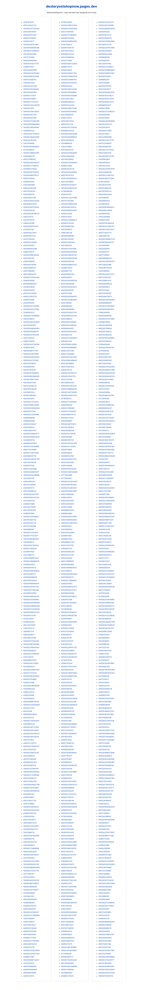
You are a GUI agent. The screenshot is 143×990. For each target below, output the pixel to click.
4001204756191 (29, 507)
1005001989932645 (69, 520)
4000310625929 (105, 194)
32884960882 (66, 306)
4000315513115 (67, 124)
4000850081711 (67, 957)
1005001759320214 (106, 785)
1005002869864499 (31, 867)
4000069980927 (105, 303)
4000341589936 (105, 504)
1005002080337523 (31, 612)
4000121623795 (67, 545)
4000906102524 (67, 54)
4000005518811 (104, 76)
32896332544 (66, 663)
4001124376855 (104, 912)
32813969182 (103, 896)
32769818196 (103, 596)
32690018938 (104, 383)
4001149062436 (104, 718)
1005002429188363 (106, 552)
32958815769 (104, 695)
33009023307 (66, 883)
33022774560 (66, 60)
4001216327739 (29, 800)
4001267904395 (29, 54)
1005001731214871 (30, 532)
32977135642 (103, 255)
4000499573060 (105, 631)
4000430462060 (30, 70)
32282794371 (28, 619)
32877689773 (28, 555)
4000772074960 (29, 450)
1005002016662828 (69, 204)
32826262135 (104, 749)
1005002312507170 (31, 871)
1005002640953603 (69, 574)
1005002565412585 (31, 201)
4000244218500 (67, 695)
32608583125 (28, 131)
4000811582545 (29, 813)
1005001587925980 (31, 836)
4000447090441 (105, 341)
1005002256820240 (69, 76)
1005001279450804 (106, 306)
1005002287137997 (31, 727)
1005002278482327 (31, 746)
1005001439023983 (69, 842)
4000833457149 (29, 115)
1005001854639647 (31, 147)
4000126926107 (29, 909)
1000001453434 (67, 832)
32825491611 (66, 909)
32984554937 (29, 347)
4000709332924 (30, 580)
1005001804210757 (68, 590)
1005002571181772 (106, 453)
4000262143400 (67, 628)
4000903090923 (67, 102)
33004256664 (104, 392)
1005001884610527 (31, 558)
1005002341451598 (69, 867)
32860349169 (104, 312)
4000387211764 (29, 615)
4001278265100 (104, 536)
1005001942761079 (106, 440)
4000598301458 (30, 204)
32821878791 (28, 22)
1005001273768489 (31, 775)
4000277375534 (30, 673)
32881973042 (66, 740)
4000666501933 (67, 510)
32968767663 (29, 513)
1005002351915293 (31, 335)
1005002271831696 (31, 414)
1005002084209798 (106, 373)
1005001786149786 (31, 127)
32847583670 (104, 462)
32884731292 (104, 839)
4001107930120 (67, 890)
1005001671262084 (31, 590)
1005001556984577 (31, 434)
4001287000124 (104, 191)
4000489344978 (105, 475)
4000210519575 (104, 481)
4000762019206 (29, 389)
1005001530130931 (31, 855)
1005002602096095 (69, 966)
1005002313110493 (106, 472)
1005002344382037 (69, 657)
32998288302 (29, 903)
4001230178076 (104, 612)
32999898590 (104, 57)
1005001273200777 (106, 960)
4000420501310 (104, 797)
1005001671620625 (69, 603)
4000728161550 (104, 153)
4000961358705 (105, 507)
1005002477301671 (68, 727)
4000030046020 (105, 284)
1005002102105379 (69, 373)
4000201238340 (30, 928)
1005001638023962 (69, 491)
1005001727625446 (31, 277)
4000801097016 (67, 440)
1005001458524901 (69, 686)
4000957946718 (67, 48)
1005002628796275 (31, 214)
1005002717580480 (106, 740)
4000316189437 (104, 800)
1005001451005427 (31, 912)
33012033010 (28, 963)
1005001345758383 (69, 392)
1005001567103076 (31, 172)
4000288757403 (30, 35)
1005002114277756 (106, 140)
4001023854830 (105, 963)
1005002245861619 (69, 80)
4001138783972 (29, 510)
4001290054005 (105, 510)
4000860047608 (105, 54)
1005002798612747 (106, 934)
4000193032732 (29, 523)
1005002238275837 (106, 832)
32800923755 (66, 548)
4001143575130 (104, 947)
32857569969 (104, 874)
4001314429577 (29, 820)
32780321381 (28, 229)
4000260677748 (105, 523)
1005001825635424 (106, 673)
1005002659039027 (69, 210)
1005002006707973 (69, 587)
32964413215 (103, 918)
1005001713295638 (69, 402)
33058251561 (66, 721)
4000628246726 (67, 169)
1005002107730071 (31, 890)
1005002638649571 (106, 207)
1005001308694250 (69, 389)
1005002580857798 (106, 622)
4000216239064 (105, 584)
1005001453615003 (106, 698)
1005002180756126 (31, 737)
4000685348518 (105, 877)
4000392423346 (30, 86)
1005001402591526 (31, 880)
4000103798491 (29, 38)
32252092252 (29, 501)
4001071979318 (29, 370)
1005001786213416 (31, 379)
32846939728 (29, 440)
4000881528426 (67, 38)
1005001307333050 (69, 127)
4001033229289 (30, 293)
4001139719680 (67, 182)
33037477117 (103, 558)
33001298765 (66, 606)
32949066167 (28, 529)
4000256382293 (67, 552)
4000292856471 (105, 555)
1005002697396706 (106, 587)
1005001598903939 (31, 437)
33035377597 (28, 708)
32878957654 (29, 392)
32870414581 (103, 682)
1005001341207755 (31, 587)
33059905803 (104, 159)
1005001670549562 (69, 893)
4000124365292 (105, 335)
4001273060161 (29, 159)
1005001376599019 (31, 373)
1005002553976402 (69, 29)
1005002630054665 (69, 134)
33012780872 (66, 571)
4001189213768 (29, 638)
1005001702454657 (31, 826)
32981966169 (103, 644)
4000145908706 (105, 172)
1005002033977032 (31, 954)
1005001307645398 (106, 670)
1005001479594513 (69, 612)
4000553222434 (67, 105)
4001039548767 (29, 32)
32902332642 (66, 558)
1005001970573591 (106, 99)
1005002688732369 (106, 370)
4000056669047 (30, 284)
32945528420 (29, 210)
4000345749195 (29, 265)
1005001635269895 (69, 172)
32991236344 (104, 485)
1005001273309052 (31, 654)
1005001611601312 (105, 976)
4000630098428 (30, 577)
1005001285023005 (31, 137)
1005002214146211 (106, 67)
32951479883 (28, 804)
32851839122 (103, 727)
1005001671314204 (106, 880)
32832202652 (104, 893)
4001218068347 (67, 115)
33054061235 (66, 335)
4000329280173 (29, 778)
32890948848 (29, 418)
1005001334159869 (31, 446)
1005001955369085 (106, 338)
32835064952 (104, 931)
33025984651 (104, 271)
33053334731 (28, 628)
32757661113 (103, 430)
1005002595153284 (69, 89)
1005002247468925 (106, 577)
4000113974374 (67, 852)
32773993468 (66, 475)
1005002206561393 (31, 670)
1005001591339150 (68, 469)
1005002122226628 (106, 615)
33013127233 (103, 647)
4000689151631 (104, 105)
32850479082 (104, 108)
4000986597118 (29, 456)
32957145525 (28, 338)
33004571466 (28, 682)
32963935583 (66, 86)
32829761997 (66, 759)
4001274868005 (67, 561)
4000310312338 (67, 555)
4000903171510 (29, 411)
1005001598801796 (69, 676)
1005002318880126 (106, 405)
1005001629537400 (69, 517)
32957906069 (29, 271)
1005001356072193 (31, 753)
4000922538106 (30, 242)
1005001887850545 (69, 903)
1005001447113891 (30, 663)
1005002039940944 (31, 408)
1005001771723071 (30, 536)
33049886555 (66, 143)
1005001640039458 (69, 807)
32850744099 (66, 465)
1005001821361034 (31, 545)
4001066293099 (67, 593)
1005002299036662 (106, 957)
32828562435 (29, 689)
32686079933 (66, 268)
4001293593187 (29, 325)
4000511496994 (67, 969)
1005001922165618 (106, 842)
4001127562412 (67, 730)
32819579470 (103, 204)
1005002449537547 (69, 395)
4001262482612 (67, 427)
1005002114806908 (31, 848)
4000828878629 (30, 714)
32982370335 (66, 826)
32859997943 (104, 201)
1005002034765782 (31, 73)
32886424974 (66, 858)
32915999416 (103, 676)
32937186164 (66, 303)
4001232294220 (30, 386)
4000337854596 (67, 532)
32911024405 (103, 593)
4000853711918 (29, 938)
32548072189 (104, 494)
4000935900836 (105, 887)
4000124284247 (67, 836)
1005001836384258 (106, 807)
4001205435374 (104, 769)
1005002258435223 (69, 785)
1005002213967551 (106, 175)
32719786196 (66, 954)
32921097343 (66, 644)
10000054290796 (68, 714)
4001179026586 (67, 922)
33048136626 (66, 453)
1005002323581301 (106, 226)
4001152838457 (104, 437)
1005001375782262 (31, 641)
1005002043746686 (31, 475)
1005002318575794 (106, 730)
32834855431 (28, 794)
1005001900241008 (69, 344)
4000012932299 (105, 772)
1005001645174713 (30, 226)
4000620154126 (67, 223)
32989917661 (66, 536)
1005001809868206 (31, 48)
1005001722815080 (69, 887)
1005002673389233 (106, 625)
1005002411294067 (106, 861)
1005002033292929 (106, 864)
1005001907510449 (31, 207)
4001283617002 (29, 383)
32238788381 (66, 609)
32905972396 (66, 599)
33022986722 (29, 832)
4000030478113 (29, 568)
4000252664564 (67, 156)
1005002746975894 (69, 673)
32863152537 (28, 692)
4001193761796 (104, 64)
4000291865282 (105, 360)
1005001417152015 (68, 446)
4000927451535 (104, 414)
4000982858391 (67, 749)
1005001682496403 (69, 360)
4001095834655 (30, 593)
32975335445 (29, 239)
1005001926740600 (69, 111)
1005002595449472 (106, 421)
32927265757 (104, 469)
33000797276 (28, 947)
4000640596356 (67, 877)
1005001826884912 (106, 309)
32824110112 (28, 217)
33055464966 (104, 217)
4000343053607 (30, 852)
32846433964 (29, 504)
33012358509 (104, 852)
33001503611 (103, 548)
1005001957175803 (106, 906)
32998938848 (104, 705)
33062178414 (66, 118)
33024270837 (104, 134)
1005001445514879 (69, 781)
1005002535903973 (69, 338)
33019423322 (28, 896)
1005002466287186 (69, 615)
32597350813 (66, 44)
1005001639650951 (106, 966)
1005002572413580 (31, 861)
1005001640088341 (69, 753)
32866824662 (66, 513)
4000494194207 (67, 791)
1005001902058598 (69, 96)
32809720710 (66, 679)
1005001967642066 (31, 644)
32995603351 (66, 778)
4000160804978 (105, 708)
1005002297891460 (106, 762)
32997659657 (66, 619)
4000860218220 (67, 131)
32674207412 (28, 718)
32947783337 (66, 756)
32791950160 (103, 351)
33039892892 (66, 973)
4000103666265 (30, 966)
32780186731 (66, 398)
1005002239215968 (106, 883)
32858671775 (28, 631)
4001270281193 (104, 724)
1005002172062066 (31, 121)
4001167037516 (104, 185)
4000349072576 (30, 823)
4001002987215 (29, 765)
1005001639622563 (69, 188)
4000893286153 (105, 657)
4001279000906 (105, 137)
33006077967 (28, 957)
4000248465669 (67, 309)
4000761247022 (67, 175)
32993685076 (29, 156)
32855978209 (29, 290)
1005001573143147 (31, 102)
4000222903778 (30, 296)
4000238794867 (105, 867)
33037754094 (29, 57)
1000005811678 (67, 708)
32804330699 (104, 848)
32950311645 (66, 217)
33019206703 (104, 60)
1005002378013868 (69, 772)
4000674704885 (30, 679)
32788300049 (66, 191)
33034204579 (104, 127)
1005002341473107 (68, 855)
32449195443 (28, 303)
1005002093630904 (106, 434)
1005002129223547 (106, 229)
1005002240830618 (106, 501)
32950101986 (28, 695)
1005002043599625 (69, 163)
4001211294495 (67, 32)
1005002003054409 (69, 698)
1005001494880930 (31, 561)
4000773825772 (105, 233)
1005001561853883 (106, 663)
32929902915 (104, 829)
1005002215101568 (68, 249)
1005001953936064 (69, 912)
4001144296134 (29, 491)
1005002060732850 (69, 64)
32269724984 (66, 507)
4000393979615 (105, 938)
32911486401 (103, 198)
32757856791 (28, 874)
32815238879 (28, 319)
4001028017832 (67, 121)
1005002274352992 (106, 367)
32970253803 (29, 877)
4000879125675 (104, 542)
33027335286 (66, 379)
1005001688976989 (69, 845)
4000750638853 (67, 896)
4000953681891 (29, 395)
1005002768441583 (31, 647)
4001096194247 (67, 670)
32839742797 (66, 638)
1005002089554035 (106, 29)
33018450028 (104, 32)
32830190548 (66, 689)
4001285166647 (104, 816)
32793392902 (29, 858)
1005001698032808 (106, 753)
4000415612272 (104, 35)
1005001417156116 (68, 434)
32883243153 (104, 686)
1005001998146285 (31, 255)
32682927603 (66, 584)
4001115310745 (29, 191)
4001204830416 (29, 274)
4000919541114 (29, 236)
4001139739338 (29, 462)
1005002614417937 (31, 494)
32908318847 (28, 797)
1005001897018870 (31, 883)
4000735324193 (105, 781)
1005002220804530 (69, 523)
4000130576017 (104, 89)
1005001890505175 (106, 242)
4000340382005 (67, 430)
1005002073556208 (31, 609)
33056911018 (66, 526)
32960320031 (66, 497)
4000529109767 (67, 290)
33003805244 (29, 724)
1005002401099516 (69, 296)
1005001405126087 (31, 730)
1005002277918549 (31, 941)
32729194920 (104, 245)
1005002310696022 (69, 220)
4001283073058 (105, 539)
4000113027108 (104, 944)
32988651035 (66, 810)
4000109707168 (29, 198)
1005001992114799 (106, 156)
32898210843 (66, 70)
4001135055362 (104, 363)
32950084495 (104, 115)
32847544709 (66, 769)
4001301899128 (104, 619)
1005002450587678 (106, 169)
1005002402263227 (31, 163)
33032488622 (66, 319)
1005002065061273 (106, 606)
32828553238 (104, 529)
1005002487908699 (106, 121)
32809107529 (28, 465)
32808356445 (66, 405)
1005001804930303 (106, 513)
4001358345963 (30, 92)
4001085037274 (104, 44)
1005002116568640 (69, 733)
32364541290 (104, 532)
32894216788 (28, 223)
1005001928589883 (69, 724)
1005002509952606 (31, 606)
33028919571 (103, 823)
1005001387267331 (106, 628)
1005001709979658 (69, 622)
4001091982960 (67, 564)
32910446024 (28, 698)
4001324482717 (29, 574)
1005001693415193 (106, 395)
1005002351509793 (69, 83)
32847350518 (66, 775)
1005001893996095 (31, 376)
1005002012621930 (69, 357)
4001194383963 (67, 963)
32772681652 (66, 478)
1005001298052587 (106, 73)
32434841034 (28, 666)
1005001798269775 (69, 654)
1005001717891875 (106, 478)
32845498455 (29, 261)
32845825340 (29, 83)
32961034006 (28, 280)
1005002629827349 (31, 785)
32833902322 (104, 666)
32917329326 (66, 906)
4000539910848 (30, 60)
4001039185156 (104, 746)
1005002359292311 (31, 807)
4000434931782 (105, 651)
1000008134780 (67, 456)
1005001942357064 (31, 309)
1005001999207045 (106, 517)
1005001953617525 (69, 459)
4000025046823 (105, 756)
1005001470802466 (106, 450)
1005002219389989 (31, 316)
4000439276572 (105, 296)
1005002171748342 (31, 166)
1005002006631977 (31, 472)
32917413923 (28, 740)
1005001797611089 (31, 788)
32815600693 (104, 287)
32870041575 (28, 488)
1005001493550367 (69, 331)
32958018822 (66, 934)
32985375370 (66, 944)
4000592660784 (67, 274)
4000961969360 (67, 236)
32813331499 (103, 290)
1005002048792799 (31, 459)
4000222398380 (67, 408)
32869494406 (29, 421)
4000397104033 (105, 331)
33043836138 (104, 163)
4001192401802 (104, 580)
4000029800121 (29, 268)
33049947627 (29, 552)
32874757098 (66, 293)
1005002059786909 (31, 603)
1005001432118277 (106, 96)
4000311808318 (104, 188)
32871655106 (28, 258)
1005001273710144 (31, 402)
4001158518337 (29, 925)
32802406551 (28, 427)
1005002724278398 (69, 198)
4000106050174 (67, 577)
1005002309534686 (69, 472)
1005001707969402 (69, 35)
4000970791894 (29, 931)
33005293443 (66, 682)
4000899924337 (105, 408)
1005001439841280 (106, 603)
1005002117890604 (69, 580)
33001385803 (28, 918)
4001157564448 (29, 759)
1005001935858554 (106, 465)
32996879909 (104, 322)
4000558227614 (29, 233)
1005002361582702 (106, 347)
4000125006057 (67, 823)
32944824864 (104, 899)
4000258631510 (29, 430)
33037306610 (104, 813)
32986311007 (28, 67)
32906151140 (103, 654)
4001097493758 (29, 520)
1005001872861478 (68, 386)
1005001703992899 (106, 41)
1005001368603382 (31, 153)
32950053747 (104, 354)
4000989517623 (29, 660)
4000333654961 (105, 702)
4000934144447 (29, 424)
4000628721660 (105, 131)
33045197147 (66, 194)
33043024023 (104, 402)
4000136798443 (67, 140)
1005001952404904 (31, 772)
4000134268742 (29, 80)
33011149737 (28, 657)
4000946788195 (29, 973)
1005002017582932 (69, 813)
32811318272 (103, 679)
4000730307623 (67, 367)
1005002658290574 (106, 376)
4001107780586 (29, 526)
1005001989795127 (31, 175)
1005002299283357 (69, 255)
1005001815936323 (69, 804)
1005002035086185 (69, 765)
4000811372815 (29, 96)
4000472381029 (29, 548)
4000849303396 (30, 249)
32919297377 (103, 252)
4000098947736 (67, 542)
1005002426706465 (106, 300)
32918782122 (103, 804)
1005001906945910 (31, 584)
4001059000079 (105, 38)
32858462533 (66, 861)
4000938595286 (105, 443)
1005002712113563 (106, 150)
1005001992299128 (106, 609)
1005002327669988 (31, 915)
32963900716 (28, 839)
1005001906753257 (31, 960)
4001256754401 (67, 51)
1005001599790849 (31, 571)
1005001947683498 (106, 820)
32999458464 (104, 344)
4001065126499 (104, 427)
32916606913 (66, 762)
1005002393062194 (69, 280)
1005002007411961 (31, 44)
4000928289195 (105, 316)
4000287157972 (104, 826)
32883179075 (28, 252)
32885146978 (66, 871)
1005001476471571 (68, 376)
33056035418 (28, 622)
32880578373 (66, 67)
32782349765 (104, 182)
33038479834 (29, 287)
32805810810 (66, 277)
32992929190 (28, 816)
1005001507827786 (106, 950)
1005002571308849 (106, 903)
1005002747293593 (31, 29)
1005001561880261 (106, 765)
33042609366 (29, 185)
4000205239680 (67, 651)
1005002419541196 (68, 702)
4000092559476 (105, 794)
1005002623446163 (106, 488)
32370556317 (103, 660)
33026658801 (104, 638)
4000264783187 (104, 86)
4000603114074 (67, 976)
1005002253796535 (106, 111)
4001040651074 (104, 280)
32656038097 (66, 421)
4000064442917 (67, 328)
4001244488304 (67, 57)
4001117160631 (104, 590)
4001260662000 (67, 226)
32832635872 (29, 398)
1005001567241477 (106, 788)
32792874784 (66, 660)
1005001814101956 (106, 714)
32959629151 (66, 625)
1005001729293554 (31, 721)
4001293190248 (67, 800)
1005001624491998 (106, 759)
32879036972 (66, 229)
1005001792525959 (106, 969)
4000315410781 (67, 641)
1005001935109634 (106, 497)
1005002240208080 (31, 705)
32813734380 (104, 743)
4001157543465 (67, 201)
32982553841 (104, 635)
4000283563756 (30, 842)
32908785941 (28, 182)
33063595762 (104, 236)
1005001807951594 (69, 485)
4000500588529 (105, 689)
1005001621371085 (31, 360)
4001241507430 (29, 749)
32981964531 (66, 635)
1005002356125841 (31, 111)
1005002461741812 (68, 424)
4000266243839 (105, 210)
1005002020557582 (106, 973)
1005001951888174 (31, 331)
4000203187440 (29, 188)
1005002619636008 (31, 686)
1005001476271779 (31, 64)
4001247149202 (67, 928)
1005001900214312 (106, 102)
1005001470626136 (106, 545)
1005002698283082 (106, 733)
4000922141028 (67, 918)
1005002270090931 (31, 51)
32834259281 (104, 118)
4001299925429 (67, 383)
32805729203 (29, 341)
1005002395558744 (31, 791)
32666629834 (66, 539)
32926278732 (66, 370)
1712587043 (103, 459)
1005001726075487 (31, 453)
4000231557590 (67, 351)
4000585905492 (67, 261)
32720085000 (66, 718)
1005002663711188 (106, 836)
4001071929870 (104, 858)
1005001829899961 (69, 347)
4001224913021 (104, 277)
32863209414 (104, 692)
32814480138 (66, 245)
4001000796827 (29, 99)
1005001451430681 (106, 25)
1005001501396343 (69, 325)
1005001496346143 (31, 596)
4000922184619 (104, 925)
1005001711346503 (68, 411)
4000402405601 (105, 51)
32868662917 (104, 80)
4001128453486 (104, 265)
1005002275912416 (69, 880)
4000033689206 (30, 887)
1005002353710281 (106, 418)
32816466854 (66, 899)
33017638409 (28, 143)
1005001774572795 (68, 666)
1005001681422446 (31, 76)
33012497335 (28, 478)
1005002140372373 (106, 274)
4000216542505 (67, 462)
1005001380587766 (106, 778)
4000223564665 (67, 354)
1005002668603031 (69, 41)
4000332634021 (67, 504)
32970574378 (28, 220)
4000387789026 (105, 328)
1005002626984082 (31, 124)
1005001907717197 (30, 351)
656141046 (27, 711)
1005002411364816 (106, 571)
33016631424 (103, 561)
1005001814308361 (68, 322)
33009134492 (28, 300)
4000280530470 (30, 944)
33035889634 (66, 529)
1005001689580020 (106, 922)
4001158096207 (29, 651)
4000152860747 (104, 147)
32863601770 (66, 271)
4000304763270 (105, 124)
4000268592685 (30, 899)
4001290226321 (104, 424)
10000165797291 (105, 268)
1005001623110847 (106, 379)
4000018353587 (67, 501)
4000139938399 (67, 284)
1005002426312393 (69, 443)
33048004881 (66, 820)
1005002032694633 (69, 705)
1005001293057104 (69, 312)
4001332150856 (67, 839)
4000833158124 (29, 906)
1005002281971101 (105, 791)
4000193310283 (104, 941)
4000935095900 (30, 969)
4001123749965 (104, 871)
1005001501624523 (69, 287)
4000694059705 (67, 711)
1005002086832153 (69, 265)
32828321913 (28, 108)
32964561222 (28, 312)
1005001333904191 (31, 769)
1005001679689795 (69, 178)
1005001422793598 (31, 344)
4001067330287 (67, 239)
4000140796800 (67, 363)
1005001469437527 (106, 711)
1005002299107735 (69, 647)
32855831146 (66, 341)
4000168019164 (104, 890)
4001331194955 (29, 485)
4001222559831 (104, 143)
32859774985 (66, 450)
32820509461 (104, 249)
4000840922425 (30, 762)
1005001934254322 (31, 810)
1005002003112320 (31, 497)
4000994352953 (30, 443)
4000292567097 (30, 118)
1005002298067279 (106, 239)
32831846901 (103, 641)
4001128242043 (29, 934)
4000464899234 (67, 938)
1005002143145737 (106, 22)
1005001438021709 (69, 73)
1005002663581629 (69, 252)
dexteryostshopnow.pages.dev (71, 6)
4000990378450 (30, 169)
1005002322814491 (69, 488)
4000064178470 (67, 864)
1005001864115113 (68, 414)
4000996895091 (105, 258)
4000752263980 (30, 469)
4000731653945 (67, 829)
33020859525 (29, 756)
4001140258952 (67, 159)
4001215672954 (67, 99)
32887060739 (66, 233)
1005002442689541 (106, 775)
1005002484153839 (31, 322)
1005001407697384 (106, 446)
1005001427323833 (31, 134)
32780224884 (66, 22)
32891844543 (66, 931)
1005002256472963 (106, 48)
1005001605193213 (68, 207)
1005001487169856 (69, 947)
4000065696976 (67, 788)
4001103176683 (104, 954)
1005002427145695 (31, 306)
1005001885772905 (106, 178)
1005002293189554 (31, 733)
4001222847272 (29, 25)
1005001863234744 (69, 316)
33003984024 (29, 845)
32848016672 (28, 542)
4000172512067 (104, 491)
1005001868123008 (31, 405)
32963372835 (66, 214)
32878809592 (104, 214)
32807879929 (29, 178)
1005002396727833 (69, 25)
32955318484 (104, 83)
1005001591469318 (106, 223)
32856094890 (29, 893)
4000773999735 (67, 743)
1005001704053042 (69, 960)
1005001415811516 (105, 411)
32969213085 (66, 166)
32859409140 (28, 367)
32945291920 (28, 245)
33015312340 (103, 389)
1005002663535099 (106, 456)
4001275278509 (67, 631)
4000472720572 (30, 743)
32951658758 (28, 194)
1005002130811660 (31, 354)
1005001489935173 (69, 874)
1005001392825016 (106, 92)
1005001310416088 (31, 599)
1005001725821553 (106, 526)
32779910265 (103, 398)
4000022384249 (67, 242)
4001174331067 (29, 625)
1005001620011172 (30, 829)
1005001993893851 (31, 539)
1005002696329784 (69, 258)
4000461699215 (104, 928)
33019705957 (103, 909)
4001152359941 (29, 363)
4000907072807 (105, 855)
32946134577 (28, 41)
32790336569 (66, 816)
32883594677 (29, 635)
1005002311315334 (68, 794)
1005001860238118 (68, 848)
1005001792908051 (106, 737)
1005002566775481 (69, 108)
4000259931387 (105, 357)
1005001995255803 (31, 676)
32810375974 (28, 976)
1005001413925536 (106, 721)
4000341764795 (29, 140)
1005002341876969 (106, 599)
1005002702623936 (31, 950)
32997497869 (66, 437)
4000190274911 (67, 746)
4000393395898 (105, 325)
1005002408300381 (31, 357)
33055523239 (104, 166)
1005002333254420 (69, 481)
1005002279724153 (106, 574)
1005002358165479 (106, 261)
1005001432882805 (69, 300)
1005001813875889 (69, 950)
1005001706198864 (69, 92)
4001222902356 (30, 781)
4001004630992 (67, 692)
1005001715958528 (106, 386)
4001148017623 (67, 925)
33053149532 (28, 922)
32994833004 (29, 564)
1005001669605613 (69, 568)
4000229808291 (67, 494)
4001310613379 (67, 150)
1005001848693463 (31, 328)
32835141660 (66, 147)
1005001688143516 (31, 702)
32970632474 (66, 737)
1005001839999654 (69, 137)
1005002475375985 (106, 319)
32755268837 (29, 150)
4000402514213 (67, 418)
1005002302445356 (31, 105)
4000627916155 (67, 797)
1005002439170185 (69, 915)
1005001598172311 (105, 520)
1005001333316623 (31, 517)
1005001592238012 (69, 596)
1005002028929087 (69, 153)
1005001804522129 (31, 864)
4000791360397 (104, 293)
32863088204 (104, 568)
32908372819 (104, 220)
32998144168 (103, 845)
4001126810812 (104, 810)
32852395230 (29, 481)
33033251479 (104, 915)
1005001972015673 (68, 185)
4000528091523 (67, 941)
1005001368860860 (106, 70)
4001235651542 (104, 564)
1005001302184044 (31, 89)
